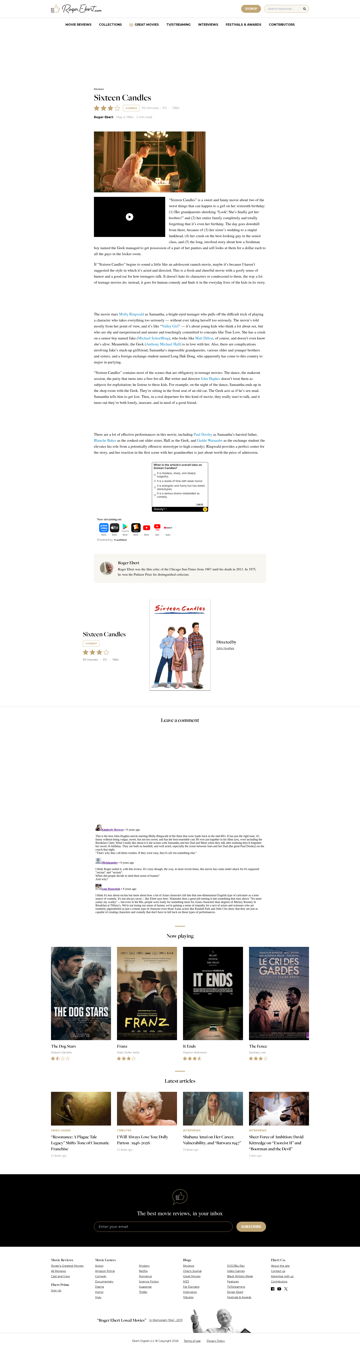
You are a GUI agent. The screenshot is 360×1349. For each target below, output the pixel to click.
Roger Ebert (103, 117)
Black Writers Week (240, 1276)
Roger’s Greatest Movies (67, 1266)
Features (233, 1281)
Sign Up (56, 1290)
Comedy (131, 108)
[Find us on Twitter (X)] (286, 1289)
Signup (251, 8)
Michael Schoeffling (153, 338)
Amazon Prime (105, 1271)
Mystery (144, 1266)
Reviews (99, 89)
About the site (280, 1266)
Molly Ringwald (131, 314)
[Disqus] (180, 870)
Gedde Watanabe (210, 440)
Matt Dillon (204, 338)
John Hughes (210, 378)
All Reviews (58, 1271)
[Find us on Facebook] (272, 1289)
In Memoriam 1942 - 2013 (165, 1320)
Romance (145, 1276)
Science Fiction (149, 1281)
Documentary (104, 1281)
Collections (110, 24)
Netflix (143, 1271)
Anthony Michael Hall (163, 344)
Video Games (236, 1271)
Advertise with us (282, 1276)
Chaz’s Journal (192, 1271)
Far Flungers (191, 1286)
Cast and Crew (60, 1276)
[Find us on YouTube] (279, 1288)
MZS (186, 1281)
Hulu (98, 1297)
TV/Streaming (178, 24)
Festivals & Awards (243, 24)
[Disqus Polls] (180, 776)
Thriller (143, 1292)
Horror (99, 1292)
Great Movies (147, 24)
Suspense (145, 1286)
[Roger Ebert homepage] (76, 8)
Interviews (208, 24)
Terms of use (192, 1341)
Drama (99, 1286)
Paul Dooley (203, 434)
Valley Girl (170, 326)
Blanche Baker (105, 440)
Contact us (278, 1271)
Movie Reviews (78, 24)
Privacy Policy (216, 1341)
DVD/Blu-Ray (236, 1266)
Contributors (282, 24)
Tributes (188, 1297)
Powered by (105, 540)
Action (99, 1266)
